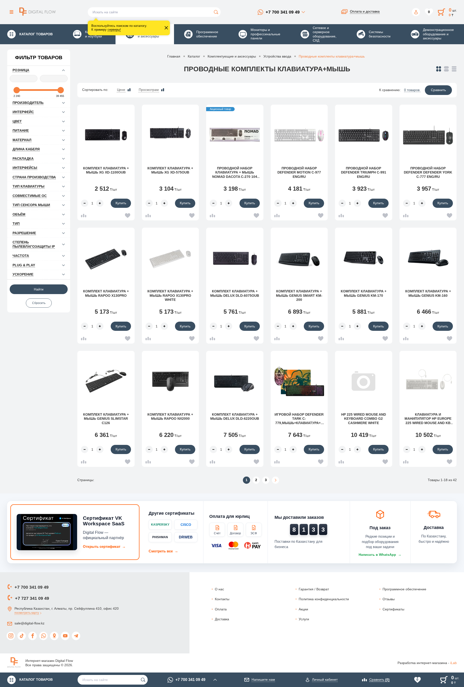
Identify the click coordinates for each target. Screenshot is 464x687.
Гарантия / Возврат (314, 589)
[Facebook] (32, 636)
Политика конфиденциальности (324, 599)
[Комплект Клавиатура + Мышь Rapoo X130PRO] (106, 257)
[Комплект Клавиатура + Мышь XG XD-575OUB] (170, 134)
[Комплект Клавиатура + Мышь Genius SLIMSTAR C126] (106, 381)
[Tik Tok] (21, 636)
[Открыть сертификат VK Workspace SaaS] (47, 532)
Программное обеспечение (404, 589)
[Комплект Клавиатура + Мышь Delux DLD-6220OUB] (235, 381)
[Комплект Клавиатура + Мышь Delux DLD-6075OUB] (235, 257)
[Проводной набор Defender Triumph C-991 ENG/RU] (364, 134)
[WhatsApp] (43, 636)
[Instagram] (11, 636)
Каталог (194, 56)
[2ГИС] (54, 636)
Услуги (304, 619)
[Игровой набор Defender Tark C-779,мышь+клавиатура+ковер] (299, 381)
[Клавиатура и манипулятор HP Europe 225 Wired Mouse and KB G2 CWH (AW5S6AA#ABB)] (428, 381)
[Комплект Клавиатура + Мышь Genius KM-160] (428, 257)
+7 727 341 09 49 (32, 598)
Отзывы (389, 599)
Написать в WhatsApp (380, 555)
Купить (121, 203)
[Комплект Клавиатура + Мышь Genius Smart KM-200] (299, 257)
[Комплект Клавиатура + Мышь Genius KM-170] (364, 257)
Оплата (221, 609)
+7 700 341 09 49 (283, 12)
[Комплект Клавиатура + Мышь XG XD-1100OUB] (106, 134)
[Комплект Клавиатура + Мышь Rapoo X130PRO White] (170, 257)
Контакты (222, 599)
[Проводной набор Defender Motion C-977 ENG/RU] (299, 134)
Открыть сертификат (104, 546)
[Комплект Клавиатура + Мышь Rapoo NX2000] (170, 381)
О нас (219, 589)
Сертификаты (393, 609)
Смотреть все (163, 551)
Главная (173, 56)
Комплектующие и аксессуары (232, 56)
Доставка (222, 619)
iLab (453, 663)
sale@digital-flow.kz (29, 623)
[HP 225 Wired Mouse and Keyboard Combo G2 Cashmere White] (363, 381)
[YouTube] (65, 636)
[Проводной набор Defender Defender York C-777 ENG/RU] (428, 134)
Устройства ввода (277, 56)
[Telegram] (76, 636)
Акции (303, 609)
